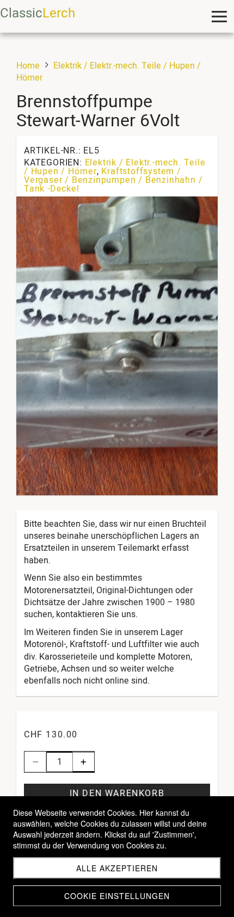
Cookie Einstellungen (117, 895)
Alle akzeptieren (117, 868)
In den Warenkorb (117, 793)
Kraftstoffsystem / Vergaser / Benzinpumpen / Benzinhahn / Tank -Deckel (113, 180)
